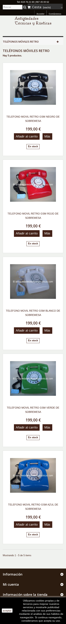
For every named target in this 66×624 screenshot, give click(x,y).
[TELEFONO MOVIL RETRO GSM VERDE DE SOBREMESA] (33, 378)
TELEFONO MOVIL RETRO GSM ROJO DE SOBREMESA (33, 215)
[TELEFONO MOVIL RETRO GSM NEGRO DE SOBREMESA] (33, 88)
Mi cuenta (11, 584)
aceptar (7, 610)
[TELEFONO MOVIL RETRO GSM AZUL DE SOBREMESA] (33, 475)
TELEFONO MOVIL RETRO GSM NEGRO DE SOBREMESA (33, 118)
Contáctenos (55, 14)
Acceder (40, 14)
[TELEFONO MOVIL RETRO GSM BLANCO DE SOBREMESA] (33, 282)
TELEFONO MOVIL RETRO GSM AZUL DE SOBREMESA (33, 506)
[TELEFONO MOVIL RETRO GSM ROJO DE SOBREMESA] (33, 184)
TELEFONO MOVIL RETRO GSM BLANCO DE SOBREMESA (33, 312)
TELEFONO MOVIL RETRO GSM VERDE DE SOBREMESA (33, 409)
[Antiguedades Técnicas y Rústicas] (33, 20)
